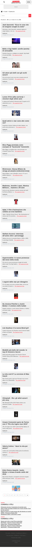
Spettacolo (12, 11)
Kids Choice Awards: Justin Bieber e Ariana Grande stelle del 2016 (15, 472)
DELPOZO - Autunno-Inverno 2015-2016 (11, 522)
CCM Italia (22, 535)
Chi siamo (7, 533)
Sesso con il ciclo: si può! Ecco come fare (11, 521)
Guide (5, 11)
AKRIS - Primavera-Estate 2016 (9, 513)
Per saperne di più (20, 31)
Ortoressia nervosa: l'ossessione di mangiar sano (13, 507)
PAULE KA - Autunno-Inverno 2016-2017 (11, 525)
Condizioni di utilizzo (21, 533)
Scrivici (13, 533)
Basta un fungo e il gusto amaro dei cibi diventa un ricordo (16, 511)
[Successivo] (27, 495)
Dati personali (9, 535)
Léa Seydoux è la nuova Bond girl (15, 328)
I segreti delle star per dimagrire (15, 282)
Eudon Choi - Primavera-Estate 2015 (10, 524)
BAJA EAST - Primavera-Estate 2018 (10, 527)
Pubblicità (16, 535)
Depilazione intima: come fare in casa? (11, 514)
